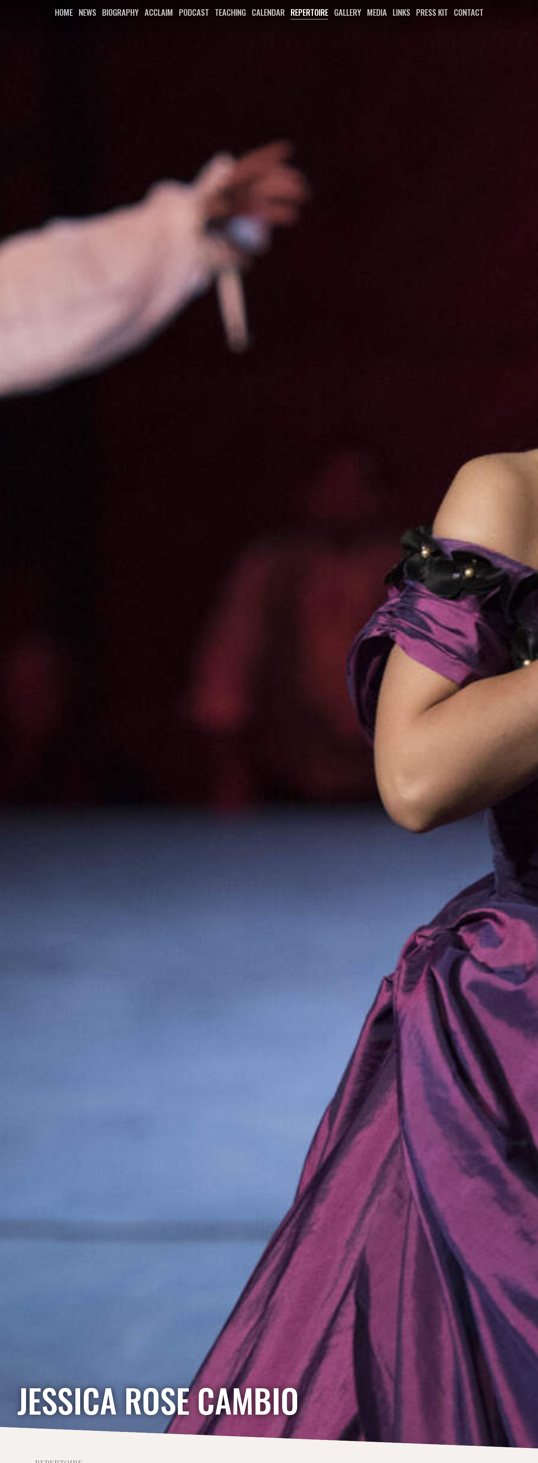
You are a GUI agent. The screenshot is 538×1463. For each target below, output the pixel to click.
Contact (468, 12)
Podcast (194, 12)
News (87, 12)
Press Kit (432, 12)
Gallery (347, 12)
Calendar (268, 12)
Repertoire (309, 12)
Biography (120, 12)
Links (401, 12)
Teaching (230, 12)
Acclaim (159, 12)
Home (64, 12)
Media (377, 12)
